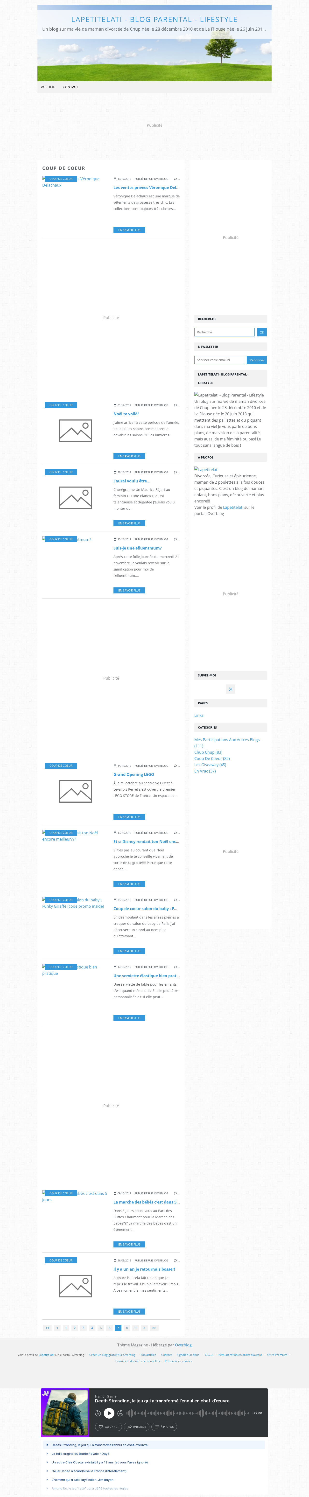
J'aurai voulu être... (131, 481)
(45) (210, 764)
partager (139, 1426)
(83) (208, 752)
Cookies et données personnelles (137, 1361)
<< (47, 1328)
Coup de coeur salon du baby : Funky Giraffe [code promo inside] (175, 908)
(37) (205, 771)
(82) (212, 758)
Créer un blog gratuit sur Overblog (112, 1355)
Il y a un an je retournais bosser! (144, 1269)
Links (199, 715)
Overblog (183, 1345)
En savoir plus (129, 230)
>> (154, 1328)
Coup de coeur (60, 179)
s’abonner (112, 1426)
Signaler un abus (188, 1355)
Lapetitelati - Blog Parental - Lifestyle (154, 19)
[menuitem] (47, 87)
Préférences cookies (178, 1361)
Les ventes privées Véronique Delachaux (151, 187)
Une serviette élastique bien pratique (149, 975)
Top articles (148, 1355)
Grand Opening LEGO (133, 774)
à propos (167, 1426)
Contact (70, 86)
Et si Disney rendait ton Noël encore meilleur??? (159, 841)
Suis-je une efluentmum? (137, 548)
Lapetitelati (233, 507)
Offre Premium (277, 1355)
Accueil (48, 86)
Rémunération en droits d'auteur (240, 1355)
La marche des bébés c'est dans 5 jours (150, 1202)
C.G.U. (209, 1355)
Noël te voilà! (126, 414)
